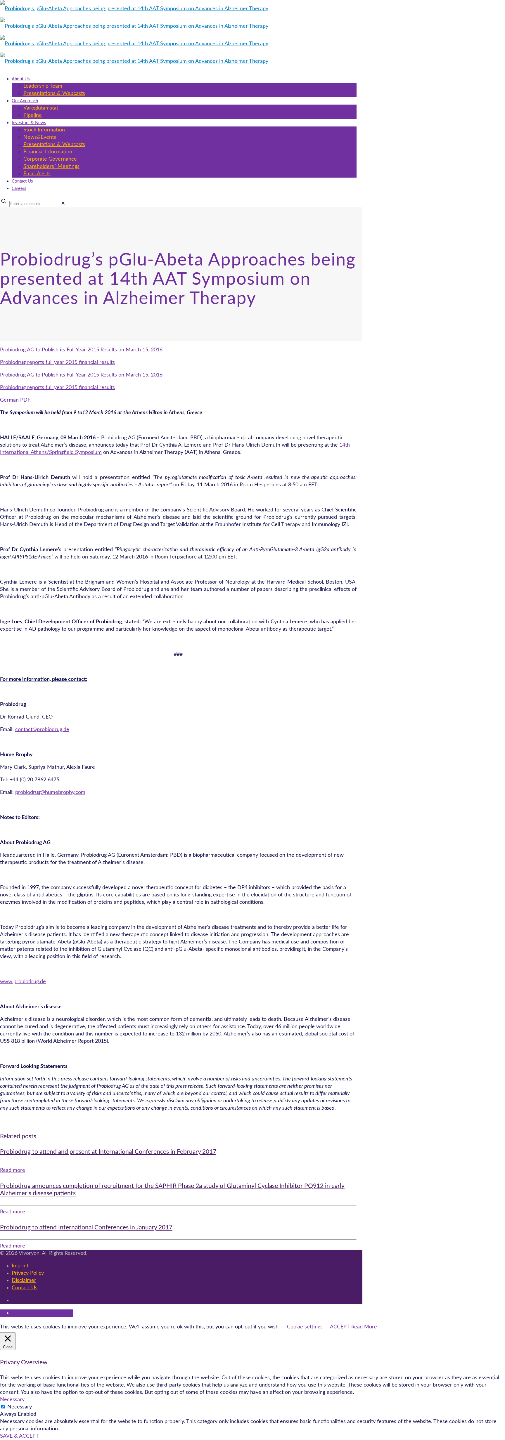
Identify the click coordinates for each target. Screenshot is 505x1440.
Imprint (20, 1266)
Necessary (19, 1407)
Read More (364, 1327)
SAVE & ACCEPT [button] (19, 1436)
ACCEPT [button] (340, 1327)
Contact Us (24, 1287)
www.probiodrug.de (23, 981)
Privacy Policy (28, 1273)
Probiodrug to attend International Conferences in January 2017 (86, 1227)
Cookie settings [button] (305, 1327)
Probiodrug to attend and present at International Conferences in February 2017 (108, 1152)
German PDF (15, 400)
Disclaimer (24, 1280)
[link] (63, 203)
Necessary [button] (12, 1399)
